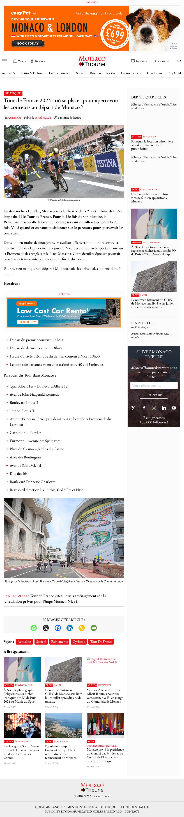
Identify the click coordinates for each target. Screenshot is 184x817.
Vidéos (22, 61)
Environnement (131, 73)
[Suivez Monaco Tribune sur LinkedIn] (164, 408)
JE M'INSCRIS (154, 395)
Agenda (8, 685)
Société (111, 73)
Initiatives (104, 685)
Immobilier (149, 137)
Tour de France (101, 641)
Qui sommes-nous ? (50, 807)
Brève (49, 685)
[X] (46, 628)
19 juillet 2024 (42, 117)
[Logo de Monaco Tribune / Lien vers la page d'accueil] (92, 60)
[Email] (94, 628)
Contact (132, 811)
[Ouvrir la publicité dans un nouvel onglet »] (92, 29)
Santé (57, 685)
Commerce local (150, 189)
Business (95, 73)
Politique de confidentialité (124, 807)
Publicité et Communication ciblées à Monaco (83, 811)
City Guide (174, 73)
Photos (8, 741)
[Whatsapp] (34, 628)
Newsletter (142, 61)
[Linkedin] (69, 628)
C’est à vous (154, 73)
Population (61, 741)
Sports (80, 73)
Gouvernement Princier (102, 746)
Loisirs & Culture (31, 73)
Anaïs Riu (15, 117)
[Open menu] (4, 58)
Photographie (24, 685)
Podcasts (40, 61)
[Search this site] (179, 61)
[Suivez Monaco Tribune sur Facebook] (144, 408)
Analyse (136, 137)
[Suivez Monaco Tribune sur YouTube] (174, 408)
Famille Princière (60, 73)
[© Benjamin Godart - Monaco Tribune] (63, 669)
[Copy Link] (82, 628)
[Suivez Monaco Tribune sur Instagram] (154, 408)
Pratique (13, 93)
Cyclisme (79, 641)
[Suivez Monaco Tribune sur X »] (134, 408)
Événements (59, 641)
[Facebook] (58, 628)
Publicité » (63, 294)
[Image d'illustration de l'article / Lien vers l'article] (105, 669)
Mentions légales (82, 807)
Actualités (8, 73)
